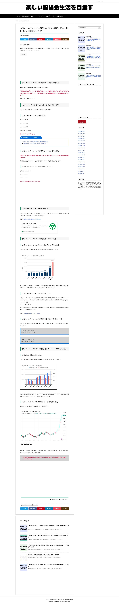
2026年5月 (81, 138)
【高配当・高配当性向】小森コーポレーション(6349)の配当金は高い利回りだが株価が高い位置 (93, 39)
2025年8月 (81, 159)
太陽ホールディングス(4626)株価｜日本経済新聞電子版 (35, 141)
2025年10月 (81, 155)
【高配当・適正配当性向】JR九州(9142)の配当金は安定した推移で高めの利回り (93, 76)
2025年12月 (81, 150)
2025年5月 (81, 166)
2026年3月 (81, 143)
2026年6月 (81, 136)
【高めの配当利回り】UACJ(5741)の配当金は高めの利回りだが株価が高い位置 (93, 67)
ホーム (18, 20)
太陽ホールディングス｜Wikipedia (32, 219)
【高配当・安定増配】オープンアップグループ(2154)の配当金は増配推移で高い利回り (93, 48)
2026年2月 (81, 145)
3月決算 (62, 499)
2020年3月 (81, 173)
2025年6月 (81, 164)
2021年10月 (81, 171)
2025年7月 (81, 162)
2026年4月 (81, 140)
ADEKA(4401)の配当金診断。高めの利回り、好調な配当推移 (43, 555)
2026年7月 (81, 133)
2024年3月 (81, 169)
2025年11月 (81, 152)
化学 (66, 499)
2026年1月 (81, 147)
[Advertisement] (44, 67)
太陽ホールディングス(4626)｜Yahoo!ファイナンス (34, 143)
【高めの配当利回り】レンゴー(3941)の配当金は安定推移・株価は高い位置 (93, 58)
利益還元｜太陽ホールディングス (32, 313)
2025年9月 (81, 157)
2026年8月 (81, 131)
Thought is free (67, 601)
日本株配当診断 (26, 20)
